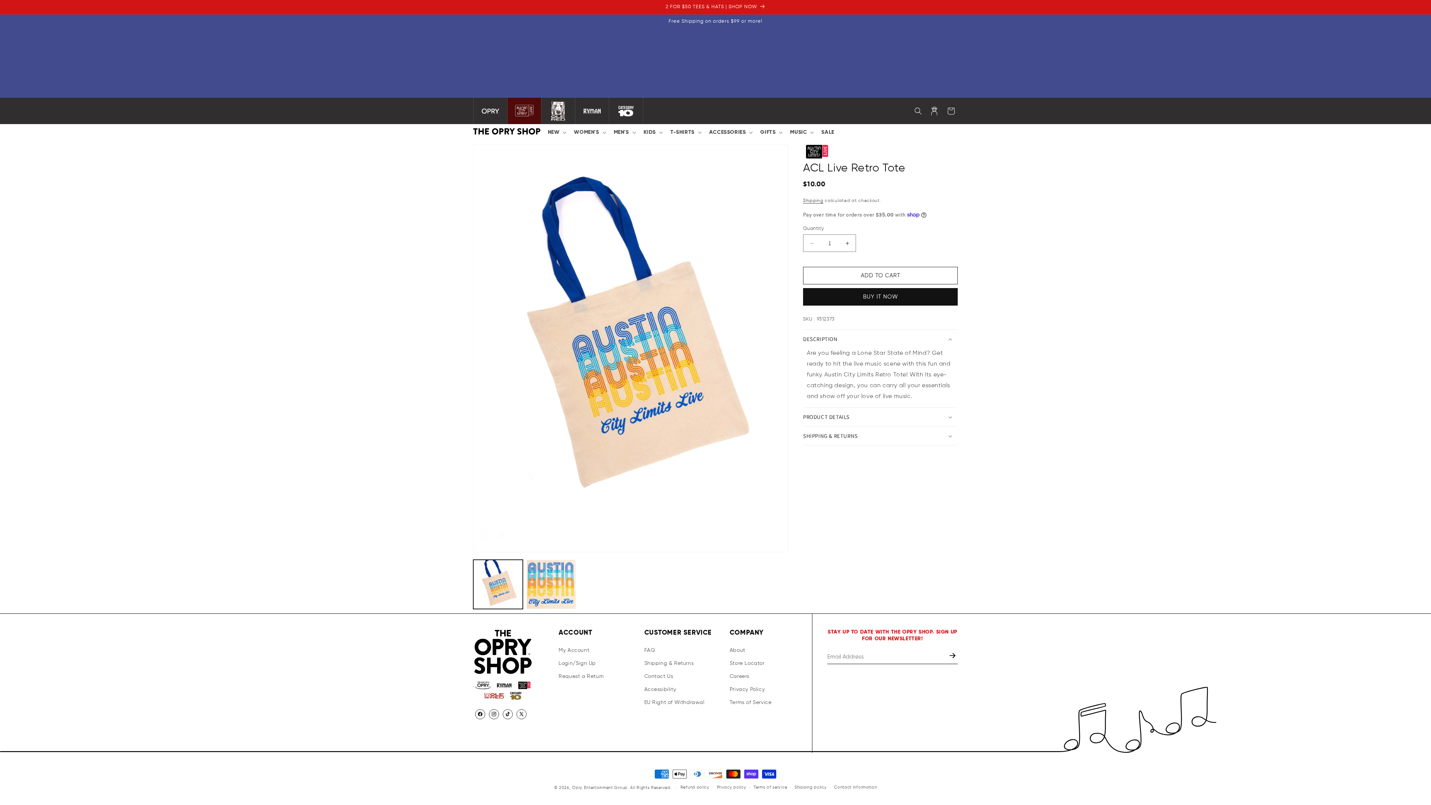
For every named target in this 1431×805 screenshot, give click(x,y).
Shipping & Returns (669, 663)
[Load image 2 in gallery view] (551, 584)
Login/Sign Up (577, 663)
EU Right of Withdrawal (674, 702)
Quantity (813, 228)
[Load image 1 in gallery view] (498, 584)
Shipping (813, 201)
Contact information (855, 787)
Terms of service (770, 787)
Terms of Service (751, 702)
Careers (739, 676)
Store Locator (747, 663)
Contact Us (658, 676)
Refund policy (695, 787)
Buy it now (880, 297)
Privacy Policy (747, 689)
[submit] (953, 657)
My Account (574, 650)
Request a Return (581, 676)
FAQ (649, 650)
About (737, 650)
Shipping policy (811, 787)
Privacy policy (731, 787)
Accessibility (660, 689)
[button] (556, 132)
